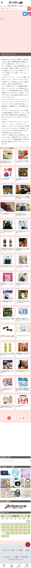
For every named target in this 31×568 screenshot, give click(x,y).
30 (4, 536)
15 (29, 527)
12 (16, 527)
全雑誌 (27, 550)
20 (20, 530)
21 (25, 530)
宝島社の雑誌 (24, 557)
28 (25, 533)
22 (29, 530)
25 (12, 533)
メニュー (3, 566)
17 (8, 530)
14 (25, 527)
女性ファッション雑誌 (8, 550)
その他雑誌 (20, 550)
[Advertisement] (15, 36)
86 (20, 418)
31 (8, 536)
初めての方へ (7, 557)
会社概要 (16, 557)
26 (16, 533)
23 (4, 533)
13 (20, 527)
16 (4, 530)
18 (12, 530)
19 (16, 530)
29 (29, 533)
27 (20, 533)
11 (12, 527)
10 (8, 527)
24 (8, 533)
